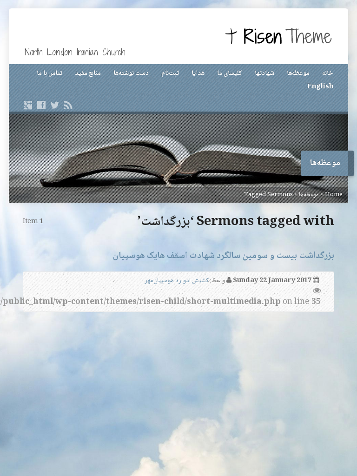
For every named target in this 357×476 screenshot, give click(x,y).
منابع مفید (88, 73)
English (320, 87)
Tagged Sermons (268, 195)
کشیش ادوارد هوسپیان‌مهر (177, 280)
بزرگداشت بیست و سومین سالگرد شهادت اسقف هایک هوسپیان (223, 256)
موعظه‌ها (298, 73)
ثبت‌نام (170, 73)
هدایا (198, 73)
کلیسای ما (229, 73)
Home (334, 195)
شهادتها (264, 73)
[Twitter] (55, 105)
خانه (327, 73)
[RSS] (68, 105)
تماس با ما (49, 73)
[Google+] (28, 105)
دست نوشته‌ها (131, 73)
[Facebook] (41, 105)
